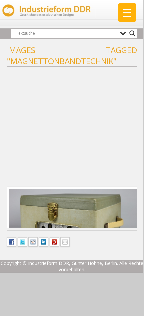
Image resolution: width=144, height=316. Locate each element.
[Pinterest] (54, 241)
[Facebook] (11, 241)
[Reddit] (33, 241)
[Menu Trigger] (127, 12)
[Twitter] (22, 241)
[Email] (65, 241)
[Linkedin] (43, 241)
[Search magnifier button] (132, 33)
